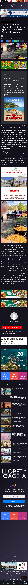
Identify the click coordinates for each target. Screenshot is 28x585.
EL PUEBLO (9, 571)
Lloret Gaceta (7, 36)
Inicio (3, 19)
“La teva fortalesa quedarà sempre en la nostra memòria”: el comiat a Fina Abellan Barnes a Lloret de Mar (19, 434)
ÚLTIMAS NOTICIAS (10, 21)
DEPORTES (21, 573)
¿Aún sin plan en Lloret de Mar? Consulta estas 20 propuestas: (18, 426)
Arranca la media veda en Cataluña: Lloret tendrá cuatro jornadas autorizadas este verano (19, 403)
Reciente (7, 384)
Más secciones (23, 575)
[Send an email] (10, 36)
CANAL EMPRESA (16, 571)
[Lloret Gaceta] (14, 5)
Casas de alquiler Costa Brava (14, 560)
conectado (18, 331)
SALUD (17, 575)
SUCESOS (7, 573)
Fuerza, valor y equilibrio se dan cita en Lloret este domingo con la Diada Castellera (19, 450)
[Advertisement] (14, 538)
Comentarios (20, 384)
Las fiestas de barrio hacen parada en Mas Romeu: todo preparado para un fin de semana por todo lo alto (19, 457)
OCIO (14, 575)
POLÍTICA (7, 19)
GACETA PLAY (24, 571)
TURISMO (16, 573)
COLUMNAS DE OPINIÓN (7, 575)
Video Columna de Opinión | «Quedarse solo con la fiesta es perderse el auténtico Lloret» (18, 390)
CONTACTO (3, 571)
